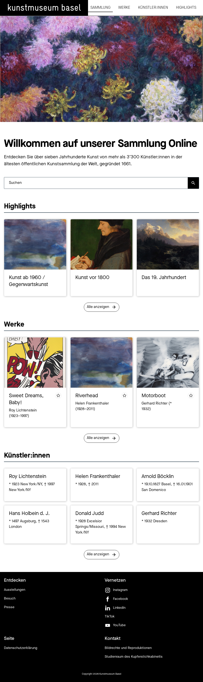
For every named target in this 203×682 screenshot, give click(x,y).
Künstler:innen (153, 8)
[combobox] (96, 183)
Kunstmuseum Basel (110, 674)
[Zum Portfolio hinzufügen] (58, 395)
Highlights (186, 8)
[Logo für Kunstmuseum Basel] (44, 8)
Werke (124, 8)
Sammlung (100, 8)
